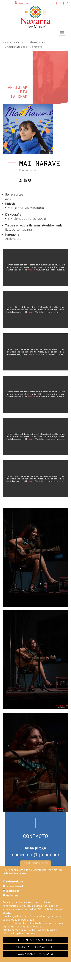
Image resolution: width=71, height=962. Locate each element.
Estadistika (12, 890)
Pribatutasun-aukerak (35, 863)
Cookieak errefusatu (35, 953)
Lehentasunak (14, 886)
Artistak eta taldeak (16, 46)
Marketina (11, 895)
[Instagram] (20, 180)
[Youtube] (25, 180)
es (53, 3)
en (67, 3)
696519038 (35, 848)
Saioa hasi (23, 3)
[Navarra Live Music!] (35, 17)
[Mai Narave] (35, 557)
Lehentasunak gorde (35, 940)
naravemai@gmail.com (35, 854)
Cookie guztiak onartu (35, 947)
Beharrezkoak (14, 881)
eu (60, 3)
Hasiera (7, 42)
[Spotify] (29, 180)
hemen (31, 269)
